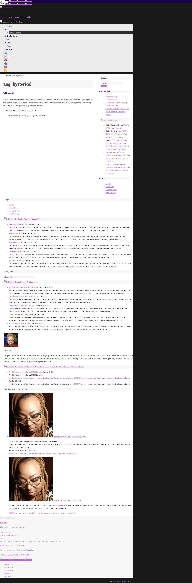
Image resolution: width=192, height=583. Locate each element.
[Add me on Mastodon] (4, 560)
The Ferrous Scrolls (16, 17)
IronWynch (57, 437)
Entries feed (110, 187)
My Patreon (8, 570)
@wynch (7, 576)
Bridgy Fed (30, 550)
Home (6, 564)
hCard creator (21, 545)
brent (107, 164)
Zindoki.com (32, 282)
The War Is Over (111, 100)
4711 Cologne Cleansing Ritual (20, 323)
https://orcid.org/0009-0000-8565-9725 (16, 555)
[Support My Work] (28, 1)
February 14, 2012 (12, 111)
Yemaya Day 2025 (15, 233)
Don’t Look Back (112, 97)
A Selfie (108, 115)
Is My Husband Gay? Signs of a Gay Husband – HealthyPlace (116, 134)
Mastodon (3, 523)
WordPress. (127, 581)
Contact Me (8, 567)
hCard (5, 545)
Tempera (119, 581)
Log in (108, 184)
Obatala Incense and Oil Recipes (20, 314)
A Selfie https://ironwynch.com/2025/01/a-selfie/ (26, 372)
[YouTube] (5, 60)
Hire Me (7, 573)
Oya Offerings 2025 (16, 251)
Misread (8, 93)
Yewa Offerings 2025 (16, 242)
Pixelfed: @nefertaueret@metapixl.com (67, 367)
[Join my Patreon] (13, 1)
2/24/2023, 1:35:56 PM (72, 437)
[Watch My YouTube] (21, 1)
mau (107, 152)
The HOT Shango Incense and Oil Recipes (24, 287)
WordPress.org (111, 193)
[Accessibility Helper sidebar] (2, 2)
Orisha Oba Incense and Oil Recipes (21, 305)
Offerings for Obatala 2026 (18, 224)
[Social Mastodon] (5, 53)
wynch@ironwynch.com (8, 535)
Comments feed (111, 190)
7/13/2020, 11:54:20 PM (72, 500)
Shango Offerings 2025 (17, 260)
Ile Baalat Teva (35, 219)
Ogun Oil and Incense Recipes (19, 296)
